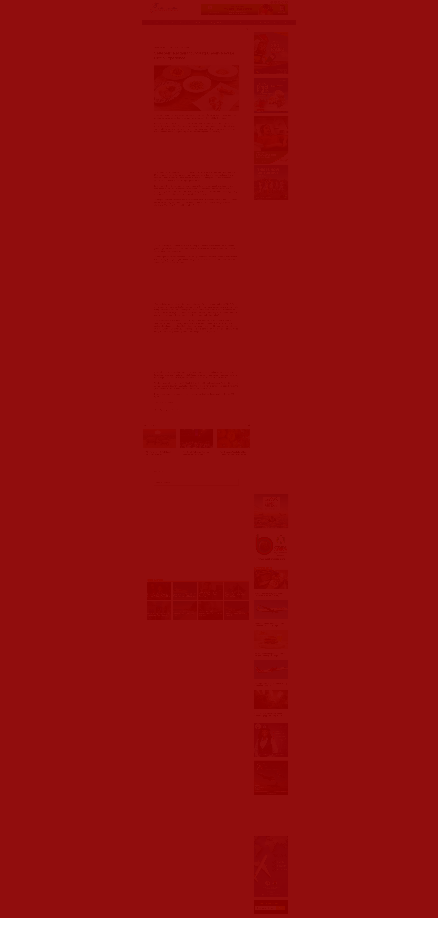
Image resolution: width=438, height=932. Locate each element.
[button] (232, 922)
